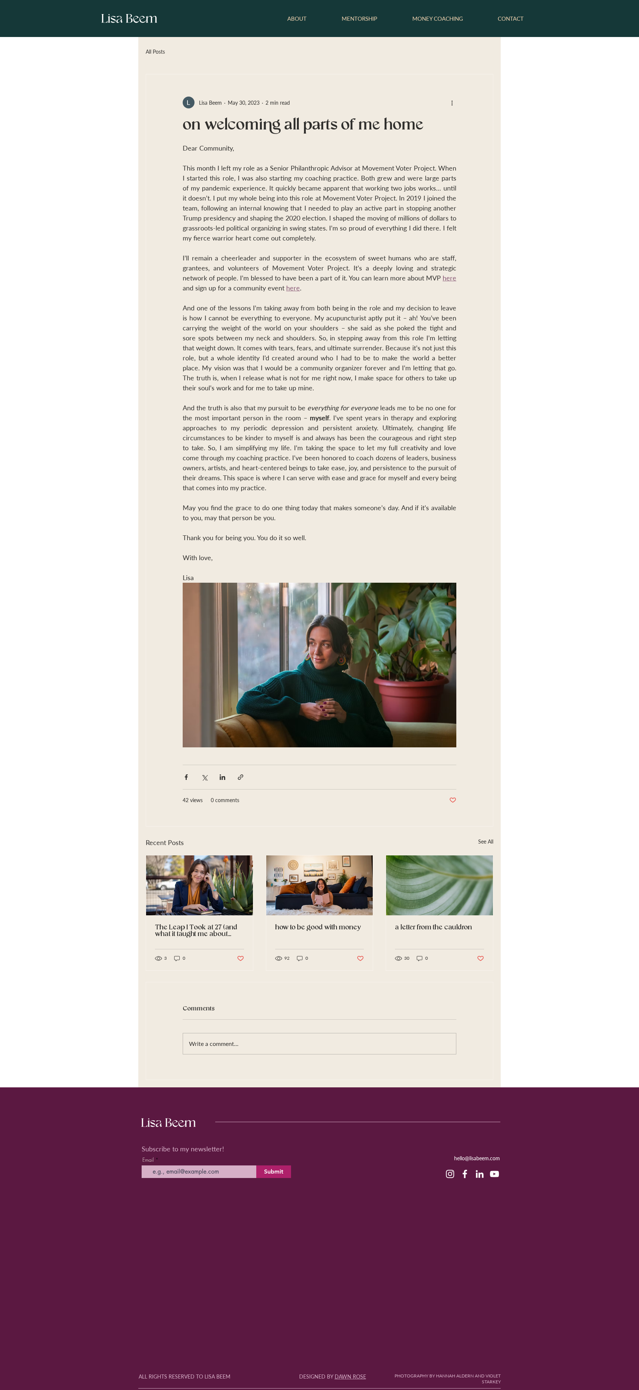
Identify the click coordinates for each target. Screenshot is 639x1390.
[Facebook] (464, 1173)
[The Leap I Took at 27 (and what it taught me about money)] (199, 885)
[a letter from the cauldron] (439, 885)
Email (148, 1159)
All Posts (155, 51)
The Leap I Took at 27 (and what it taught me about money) (196, 931)
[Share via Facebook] (186, 777)
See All (485, 841)
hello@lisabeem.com (477, 1158)
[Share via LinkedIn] (222, 777)
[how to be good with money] (319, 885)
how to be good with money (318, 927)
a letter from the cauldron (433, 927)
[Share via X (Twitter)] (204, 777)
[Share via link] (240, 777)
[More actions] (451, 102)
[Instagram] (450, 1173)
